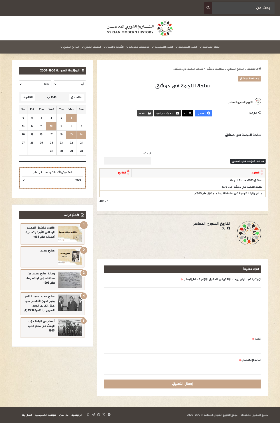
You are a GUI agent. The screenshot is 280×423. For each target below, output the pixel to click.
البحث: (147, 153)
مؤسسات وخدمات (139, 47)
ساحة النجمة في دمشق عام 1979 (242, 187)
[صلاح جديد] (70, 257)
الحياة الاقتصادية (163, 47)
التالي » (28, 97)
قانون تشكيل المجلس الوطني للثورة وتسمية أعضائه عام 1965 (40, 232)
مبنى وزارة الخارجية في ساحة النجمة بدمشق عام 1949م (228, 193)
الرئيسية (253, 69)
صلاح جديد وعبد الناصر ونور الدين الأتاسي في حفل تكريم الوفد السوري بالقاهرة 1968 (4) (39, 303)
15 (71, 134)
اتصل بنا (27, 415)
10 (51, 126)
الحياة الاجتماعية (187, 47)
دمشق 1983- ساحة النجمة (246, 180)
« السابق (76, 97)
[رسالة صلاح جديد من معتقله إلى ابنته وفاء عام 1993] (70, 280)
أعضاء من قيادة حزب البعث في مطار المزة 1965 (41, 326)
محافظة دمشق (215, 69)
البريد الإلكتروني (250, 360)
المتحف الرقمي (92, 47)
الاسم (256, 338)
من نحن (63, 415)
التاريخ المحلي (71, 47)
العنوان (255, 172)
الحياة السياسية (211, 47)
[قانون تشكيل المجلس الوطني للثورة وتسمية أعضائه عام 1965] (70, 234)
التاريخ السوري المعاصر (241, 102)
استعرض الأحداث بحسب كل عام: (52, 172)
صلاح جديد (47, 250)
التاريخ (122, 172)
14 (81, 134)
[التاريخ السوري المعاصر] (140, 28)
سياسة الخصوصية (45, 415)
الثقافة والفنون (115, 47)
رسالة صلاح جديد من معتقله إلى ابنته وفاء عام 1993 (40, 278)
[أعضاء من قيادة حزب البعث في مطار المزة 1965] (70, 327)
